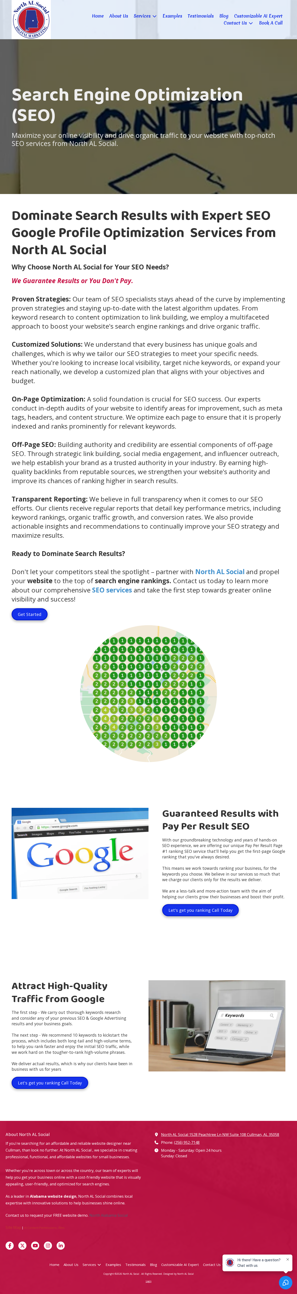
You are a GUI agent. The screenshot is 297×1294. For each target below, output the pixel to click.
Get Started (29, 614)
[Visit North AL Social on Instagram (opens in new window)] (48, 1246)
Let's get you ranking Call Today (200, 910)
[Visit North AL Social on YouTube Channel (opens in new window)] (35, 1246)
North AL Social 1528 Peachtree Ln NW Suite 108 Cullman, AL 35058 (220, 1134)
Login (149, 1281)
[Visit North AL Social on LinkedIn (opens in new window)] (61, 1246)
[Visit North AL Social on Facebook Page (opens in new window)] (10, 1246)
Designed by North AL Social (178, 1273)
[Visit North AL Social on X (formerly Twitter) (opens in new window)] (22, 1246)
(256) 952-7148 (187, 1142)
